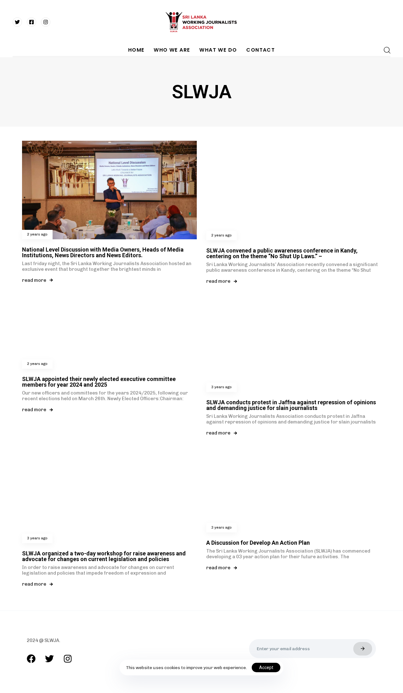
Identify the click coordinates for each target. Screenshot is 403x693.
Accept (266, 667)
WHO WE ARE (172, 50)
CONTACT (260, 50)
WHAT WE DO (218, 50)
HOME (136, 50)
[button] (385, 50)
